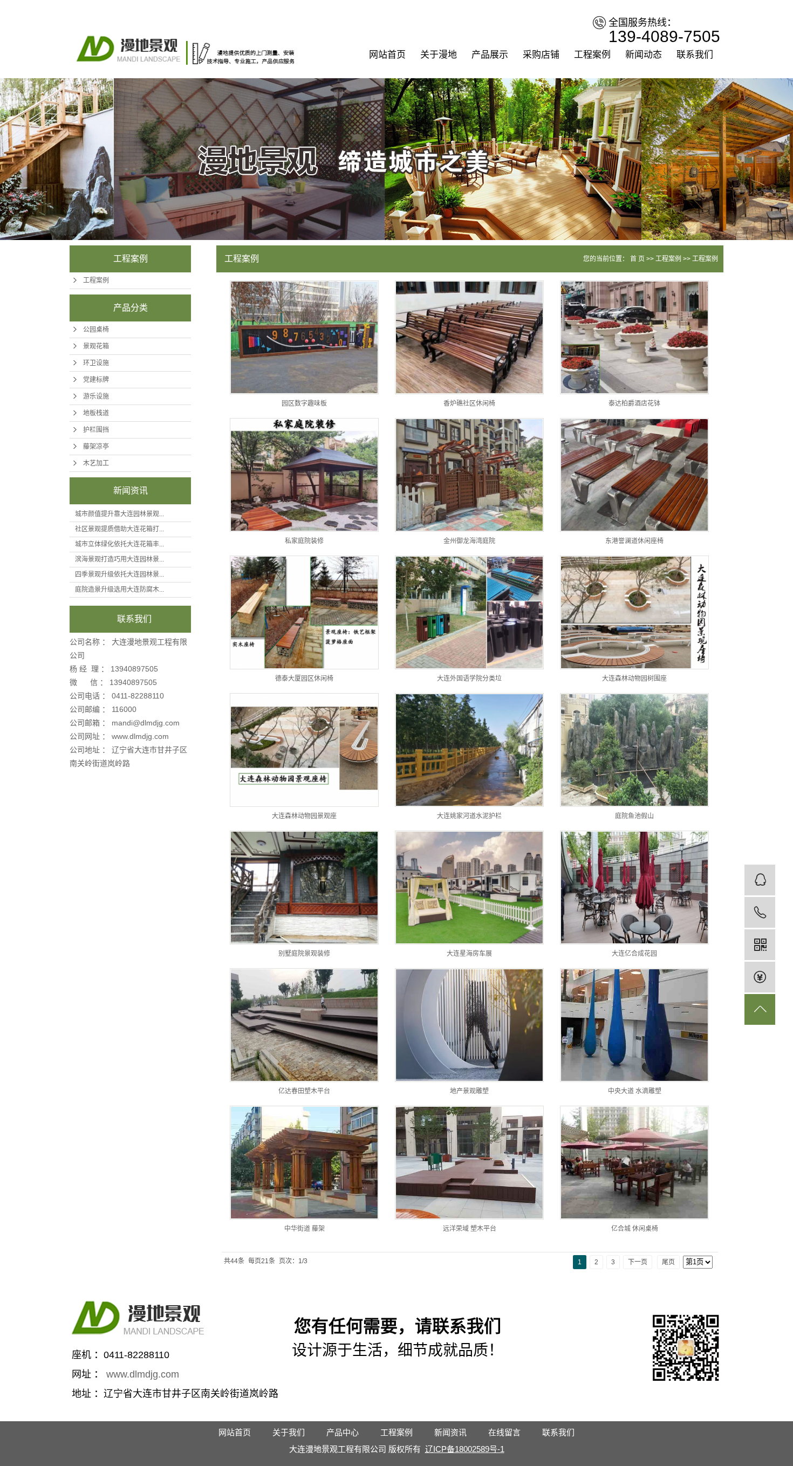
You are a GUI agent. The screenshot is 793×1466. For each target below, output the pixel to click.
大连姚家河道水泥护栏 (469, 816)
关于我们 (288, 1432)
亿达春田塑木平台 (304, 1091)
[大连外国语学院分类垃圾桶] (469, 612)
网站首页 (387, 55)
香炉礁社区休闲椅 (469, 403)
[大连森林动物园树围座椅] (634, 612)
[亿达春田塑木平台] (304, 1025)
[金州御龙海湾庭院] (469, 475)
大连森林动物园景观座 (304, 816)
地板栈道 (96, 413)
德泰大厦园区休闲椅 (304, 678)
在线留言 (504, 1432)
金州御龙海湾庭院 (469, 541)
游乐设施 (96, 396)
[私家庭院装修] (304, 475)
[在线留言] (759, 977)
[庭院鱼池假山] (634, 750)
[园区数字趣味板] (304, 337)
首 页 (637, 259)
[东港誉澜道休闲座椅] (634, 475)
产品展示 (489, 55)
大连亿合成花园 (634, 953)
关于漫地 (438, 55)
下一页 (637, 1262)
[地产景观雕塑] (469, 1025)
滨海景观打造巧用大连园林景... (119, 559)
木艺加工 (96, 463)
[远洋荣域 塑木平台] (469, 1163)
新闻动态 (643, 55)
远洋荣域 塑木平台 (469, 1228)
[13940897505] (759, 912)
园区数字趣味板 (304, 403)
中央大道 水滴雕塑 (634, 1091)
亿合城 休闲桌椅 (634, 1228)
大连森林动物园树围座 (634, 678)
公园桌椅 (96, 329)
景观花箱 (96, 346)
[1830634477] (759, 880)
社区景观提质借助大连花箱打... (119, 529)
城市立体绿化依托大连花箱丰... (119, 544)
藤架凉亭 (96, 446)
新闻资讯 (450, 1432)
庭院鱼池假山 (634, 816)
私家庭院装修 (304, 541)
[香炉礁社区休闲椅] (469, 337)
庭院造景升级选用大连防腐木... (119, 589)
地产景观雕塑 (469, 1091)
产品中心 (342, 1432)
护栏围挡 (96, 430)
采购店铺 (541, 55)
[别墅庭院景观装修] (304, 887)
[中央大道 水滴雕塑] (634, 1025)
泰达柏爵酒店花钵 (634, 403)
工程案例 (592, 55)
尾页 (668, 1262)
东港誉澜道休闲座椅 (634, 541)
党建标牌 (96, 379)
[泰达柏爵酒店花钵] (634, 337)
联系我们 (694, 55)
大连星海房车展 (469, 953)
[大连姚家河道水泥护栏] (469, 750)
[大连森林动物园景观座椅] (304, 750)
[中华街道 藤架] (304, 1163)
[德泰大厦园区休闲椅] (304, 612)
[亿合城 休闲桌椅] (634, 1163)
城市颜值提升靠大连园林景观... (119, 514)
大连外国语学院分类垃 (469, 678)
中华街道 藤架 (304, 1228)
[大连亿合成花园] (634, 887)
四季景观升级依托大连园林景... (119, 574)
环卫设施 (96, 363)
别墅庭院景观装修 (304, 953)
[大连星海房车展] (469, 887)
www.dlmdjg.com (140, 736)
